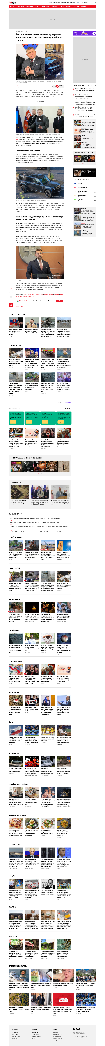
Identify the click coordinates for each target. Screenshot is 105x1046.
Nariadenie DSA (15, 1042)
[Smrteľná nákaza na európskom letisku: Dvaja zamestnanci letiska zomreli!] (64, 576)
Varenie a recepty (17, 815)
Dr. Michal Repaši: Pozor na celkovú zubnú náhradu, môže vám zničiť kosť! (32, 648)
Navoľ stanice (76, 204)
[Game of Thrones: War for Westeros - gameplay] (20, 492)
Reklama (34, 1029)
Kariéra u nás (14, 1038)
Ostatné (10, 744)
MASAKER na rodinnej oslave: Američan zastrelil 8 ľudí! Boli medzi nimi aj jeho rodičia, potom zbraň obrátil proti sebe (39, 527)
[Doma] (75, 195)
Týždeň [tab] (93, 85)
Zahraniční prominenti (29, 621)
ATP (58, 745)
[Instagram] (77, 1029)
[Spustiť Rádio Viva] (84, 32)
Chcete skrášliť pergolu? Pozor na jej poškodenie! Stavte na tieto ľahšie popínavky (48, 954)
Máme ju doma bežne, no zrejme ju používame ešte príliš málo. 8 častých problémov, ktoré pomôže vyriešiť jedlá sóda (64, 925)
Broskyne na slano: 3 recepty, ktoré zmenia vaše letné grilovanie (47, 832)
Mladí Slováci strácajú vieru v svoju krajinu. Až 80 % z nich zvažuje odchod (31, 710)
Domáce (12, 6)
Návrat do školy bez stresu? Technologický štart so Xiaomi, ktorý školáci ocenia (31, 442)
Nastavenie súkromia (16, 1036)
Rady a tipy (43, 835)
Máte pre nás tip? (56, 1042)
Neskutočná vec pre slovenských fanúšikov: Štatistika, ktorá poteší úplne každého (63, 442)
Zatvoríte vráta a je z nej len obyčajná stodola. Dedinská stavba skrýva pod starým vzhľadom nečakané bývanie (15, 925)
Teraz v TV (77, 180)
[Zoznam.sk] (77, 1037)
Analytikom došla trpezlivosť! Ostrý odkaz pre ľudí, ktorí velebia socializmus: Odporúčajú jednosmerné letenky (63, 333)
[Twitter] (79, 1029)
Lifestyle (76, 6)
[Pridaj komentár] (11, 289)
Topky (25, 31)
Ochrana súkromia (15, 1034)
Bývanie (12, 907)
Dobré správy (15, 661)
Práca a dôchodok (12, 806)
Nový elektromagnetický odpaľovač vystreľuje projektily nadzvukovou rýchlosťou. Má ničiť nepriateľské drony (47, 863)
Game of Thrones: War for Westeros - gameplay (19, 502)
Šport (37, 6)
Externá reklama (35, 1034)
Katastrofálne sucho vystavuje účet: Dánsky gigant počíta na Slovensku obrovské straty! (15, 711)
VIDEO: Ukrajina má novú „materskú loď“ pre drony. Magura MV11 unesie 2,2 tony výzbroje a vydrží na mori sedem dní (16, 863)
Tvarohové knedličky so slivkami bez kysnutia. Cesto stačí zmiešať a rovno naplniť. (31, 832)
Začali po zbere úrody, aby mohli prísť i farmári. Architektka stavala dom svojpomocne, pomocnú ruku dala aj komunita (48, 925)
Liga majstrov (27, 744)
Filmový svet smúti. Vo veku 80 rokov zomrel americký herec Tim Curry (48, 892)
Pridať (60, 301)
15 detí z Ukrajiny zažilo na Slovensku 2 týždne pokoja (60, 502)
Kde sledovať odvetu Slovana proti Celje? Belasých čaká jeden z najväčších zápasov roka (31, 739)
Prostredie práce (28, 806)
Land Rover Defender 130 (27, 296)
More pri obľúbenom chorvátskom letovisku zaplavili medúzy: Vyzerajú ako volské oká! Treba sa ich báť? (88, 233)
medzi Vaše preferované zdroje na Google (34, 301)
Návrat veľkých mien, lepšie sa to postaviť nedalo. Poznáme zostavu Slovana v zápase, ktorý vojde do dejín (64, 894)
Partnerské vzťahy (85, 170)
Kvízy (62, 6)
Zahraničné (20, 6)
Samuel (67, 2)
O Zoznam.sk (15, 1029)
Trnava (58, 560)
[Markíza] (75, 183)
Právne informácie (15, 1032)
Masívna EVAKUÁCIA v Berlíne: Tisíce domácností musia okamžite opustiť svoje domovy (15, 587)
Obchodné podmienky (36, 1036)
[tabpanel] (84, 102)
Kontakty (54, 1029)
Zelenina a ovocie (28, 958)
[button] (57, 86)
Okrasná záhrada (44, 958)
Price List (34, 1040)
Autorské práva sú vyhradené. (79, 1033)
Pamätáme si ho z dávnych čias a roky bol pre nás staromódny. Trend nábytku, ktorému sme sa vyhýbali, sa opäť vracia (31, 925)
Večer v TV (86, 180)
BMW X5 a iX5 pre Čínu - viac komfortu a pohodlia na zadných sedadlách (15, 770)
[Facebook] (74, 1029)
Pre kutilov (14, 936)
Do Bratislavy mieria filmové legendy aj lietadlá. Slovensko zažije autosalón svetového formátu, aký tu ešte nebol (32, 771)
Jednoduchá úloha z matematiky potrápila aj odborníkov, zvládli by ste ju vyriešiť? (48, 648)
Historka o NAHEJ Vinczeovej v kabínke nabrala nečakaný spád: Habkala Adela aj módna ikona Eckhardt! (47, 618)
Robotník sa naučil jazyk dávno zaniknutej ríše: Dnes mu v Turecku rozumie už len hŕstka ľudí (34, 522)
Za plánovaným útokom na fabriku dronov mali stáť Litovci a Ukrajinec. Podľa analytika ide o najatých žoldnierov (15, 894)
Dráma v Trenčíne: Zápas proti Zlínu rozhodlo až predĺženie (47, 739)
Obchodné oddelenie (56, 1036)
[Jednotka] (75, 191)
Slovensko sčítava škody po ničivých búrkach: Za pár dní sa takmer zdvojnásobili (15, 555)
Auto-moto (14, 753)
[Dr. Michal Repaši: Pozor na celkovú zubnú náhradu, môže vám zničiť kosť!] (32, 638)
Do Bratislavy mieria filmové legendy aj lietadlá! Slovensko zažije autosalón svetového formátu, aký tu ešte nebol (16, 443)
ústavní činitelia (48, 294)
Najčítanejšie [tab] (79, 85)
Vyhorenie (43, 807)
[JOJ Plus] (75, 199)
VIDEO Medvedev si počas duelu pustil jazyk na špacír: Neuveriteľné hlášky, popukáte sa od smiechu (64, 740)
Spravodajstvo (55, 1032)
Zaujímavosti (45, 6)
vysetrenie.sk (27, 652)
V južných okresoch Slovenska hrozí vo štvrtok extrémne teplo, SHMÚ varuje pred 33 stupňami (63, 556)
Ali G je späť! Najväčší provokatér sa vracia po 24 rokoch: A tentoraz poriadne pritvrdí (63, 617)
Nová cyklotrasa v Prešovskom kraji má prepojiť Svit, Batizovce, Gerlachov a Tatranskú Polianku (63, 771)
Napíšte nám (14, 1040)
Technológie (15, 844)
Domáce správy (16, 537)
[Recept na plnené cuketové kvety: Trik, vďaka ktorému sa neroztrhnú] (64, 823)
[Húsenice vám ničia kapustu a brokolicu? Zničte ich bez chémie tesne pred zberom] (64, 944)
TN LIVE (12, 876)
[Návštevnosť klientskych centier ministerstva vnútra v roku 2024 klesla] (32, 322)
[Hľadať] (94, 6)
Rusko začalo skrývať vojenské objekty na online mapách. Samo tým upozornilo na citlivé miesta (35, 518)
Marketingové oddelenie (57, 1040)
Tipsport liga (43, 742)
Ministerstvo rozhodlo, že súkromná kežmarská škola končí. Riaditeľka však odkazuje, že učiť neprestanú (32, 894)
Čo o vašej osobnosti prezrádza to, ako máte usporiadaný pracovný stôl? (31, 801)
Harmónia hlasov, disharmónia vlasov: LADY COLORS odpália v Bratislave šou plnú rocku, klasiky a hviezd (48, 443)
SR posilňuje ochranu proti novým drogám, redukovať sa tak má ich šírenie (39, 503)
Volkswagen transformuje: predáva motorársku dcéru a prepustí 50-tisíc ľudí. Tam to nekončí (47, 771)
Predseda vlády (39, 294)
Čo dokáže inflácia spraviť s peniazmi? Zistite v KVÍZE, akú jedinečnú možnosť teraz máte (16, 679)
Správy (32, 506)
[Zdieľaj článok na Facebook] (11, 294)
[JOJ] (75, 187)
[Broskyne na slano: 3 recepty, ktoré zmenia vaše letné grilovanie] (48, 823)
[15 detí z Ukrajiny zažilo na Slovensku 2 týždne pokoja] (60, 492)
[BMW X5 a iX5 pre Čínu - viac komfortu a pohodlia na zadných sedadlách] (16, 761)
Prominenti (29, 6)
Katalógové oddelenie (57, 1038)
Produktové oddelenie (57, 1034)
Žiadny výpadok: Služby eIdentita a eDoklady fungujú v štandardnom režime (15, 332)
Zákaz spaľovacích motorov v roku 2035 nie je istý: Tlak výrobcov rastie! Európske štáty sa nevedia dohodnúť (48, 333)
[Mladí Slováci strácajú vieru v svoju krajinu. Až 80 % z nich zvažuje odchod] (32, 700)
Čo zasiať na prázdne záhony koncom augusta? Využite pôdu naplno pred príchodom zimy (32, 954)
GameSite (12, 504)
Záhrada (10, 958)
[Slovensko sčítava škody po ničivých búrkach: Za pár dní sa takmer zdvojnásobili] (16, 545)
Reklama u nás (35, 1032)
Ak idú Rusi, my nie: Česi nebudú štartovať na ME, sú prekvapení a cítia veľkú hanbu (15, 739)
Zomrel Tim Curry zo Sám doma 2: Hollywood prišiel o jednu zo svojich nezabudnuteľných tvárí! (32, 617)
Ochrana (56, 294)
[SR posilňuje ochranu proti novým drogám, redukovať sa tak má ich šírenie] (40, 492)
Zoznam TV (16, 482)
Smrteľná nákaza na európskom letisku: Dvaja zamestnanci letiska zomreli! (64, 586)
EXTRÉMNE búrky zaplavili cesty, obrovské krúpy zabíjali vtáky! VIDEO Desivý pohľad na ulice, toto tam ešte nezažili (40, 531)
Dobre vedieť (11, 448)
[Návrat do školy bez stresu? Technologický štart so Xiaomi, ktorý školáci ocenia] (64, 669)
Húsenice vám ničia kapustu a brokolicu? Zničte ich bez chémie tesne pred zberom (63, 954)
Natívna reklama (35, 1042)
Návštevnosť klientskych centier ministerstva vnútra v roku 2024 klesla (32, 331)
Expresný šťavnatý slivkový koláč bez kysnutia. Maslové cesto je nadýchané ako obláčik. (16, 832)
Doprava (58, 776)
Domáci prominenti (12, 622)
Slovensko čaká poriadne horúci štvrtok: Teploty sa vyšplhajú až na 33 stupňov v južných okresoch (32, 556)
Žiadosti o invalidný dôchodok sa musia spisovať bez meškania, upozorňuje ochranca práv (16, 801)
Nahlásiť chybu (19, 306)
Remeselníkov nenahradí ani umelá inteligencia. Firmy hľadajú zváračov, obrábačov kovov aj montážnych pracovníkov (64, 802)
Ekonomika (55, 6)
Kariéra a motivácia (18, 784)
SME (17, 139)
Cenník (33, 1038)
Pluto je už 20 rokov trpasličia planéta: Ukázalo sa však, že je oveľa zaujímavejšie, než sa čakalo (63, 649)
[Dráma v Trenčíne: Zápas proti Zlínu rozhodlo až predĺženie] (48, 730)
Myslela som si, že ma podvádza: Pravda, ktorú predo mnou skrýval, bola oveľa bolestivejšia (88, 173)
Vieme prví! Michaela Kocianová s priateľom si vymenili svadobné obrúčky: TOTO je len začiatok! (15, 618)
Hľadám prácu (59, 807)
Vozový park (30, 294)
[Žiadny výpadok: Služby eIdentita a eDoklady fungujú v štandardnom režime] (16, 322)
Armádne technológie (13, 868)
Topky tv (68, 6)
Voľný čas (84, 6)
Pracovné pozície (14, 409)
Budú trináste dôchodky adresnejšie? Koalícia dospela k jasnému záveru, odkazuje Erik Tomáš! (63, 711)
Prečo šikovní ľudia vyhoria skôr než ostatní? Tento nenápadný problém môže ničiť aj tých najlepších (48, 802)
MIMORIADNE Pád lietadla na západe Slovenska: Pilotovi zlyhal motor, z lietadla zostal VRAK (48, 556)
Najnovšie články (15, 514)
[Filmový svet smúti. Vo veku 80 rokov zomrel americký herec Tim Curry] (48, 884)
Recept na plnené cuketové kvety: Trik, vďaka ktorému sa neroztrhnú (62, 832)
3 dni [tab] (87, 85)
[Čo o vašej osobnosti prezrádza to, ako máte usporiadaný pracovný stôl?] (32, 792)
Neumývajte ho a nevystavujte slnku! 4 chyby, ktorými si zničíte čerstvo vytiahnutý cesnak (16, 954)
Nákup (25, 294)
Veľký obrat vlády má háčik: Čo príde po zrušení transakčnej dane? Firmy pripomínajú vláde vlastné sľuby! (48, 711)
